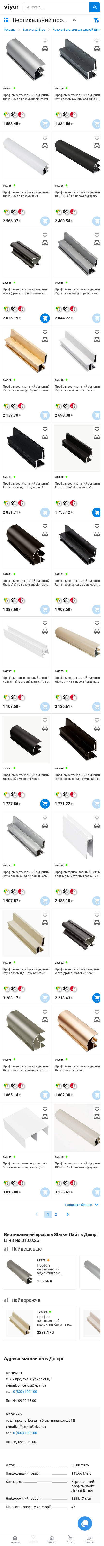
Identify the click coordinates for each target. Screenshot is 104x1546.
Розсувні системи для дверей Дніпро (78, 29)
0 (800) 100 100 (25, 1391)
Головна (9, 29)
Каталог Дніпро (34, 29)
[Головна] (11, 7)
